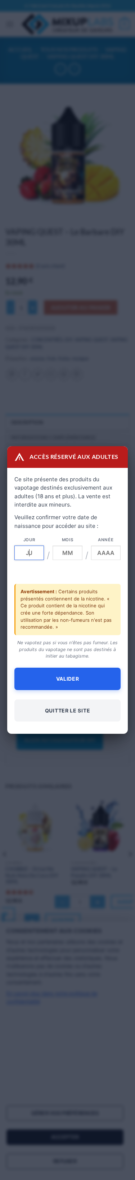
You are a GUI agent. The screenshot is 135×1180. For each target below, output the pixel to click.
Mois (67, 539)
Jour (29, 539)
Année (105, 539)
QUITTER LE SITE (67, 710)
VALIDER (67, 679)
